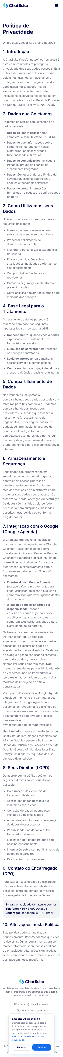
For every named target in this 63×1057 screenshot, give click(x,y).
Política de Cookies (21, 1036)
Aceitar (41, 1047)
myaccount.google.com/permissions (27, 724)
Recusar (21, 1047)
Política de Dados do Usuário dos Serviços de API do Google (31, 745)
